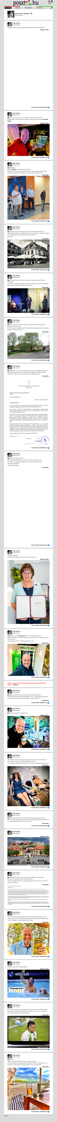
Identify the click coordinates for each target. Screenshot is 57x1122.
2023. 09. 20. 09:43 (15, 322)
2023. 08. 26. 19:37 (15, 710)
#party (9, 121)
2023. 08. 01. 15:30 (15, 914)
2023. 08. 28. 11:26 (15, 692)
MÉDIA (18, 8)
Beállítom (15, 685)
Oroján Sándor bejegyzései (22, 13)
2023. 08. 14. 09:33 (15, 833)
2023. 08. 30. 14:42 (15, 633)
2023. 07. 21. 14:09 (15, 1057)
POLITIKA (8, 8)
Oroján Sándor (16, 23)
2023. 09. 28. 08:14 (15, 277)
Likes (49, 3)
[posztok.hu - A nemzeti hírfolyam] (26, 3)
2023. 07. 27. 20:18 (15, 1006)
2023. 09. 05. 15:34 (15, 552)
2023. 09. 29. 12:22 (15, 228)
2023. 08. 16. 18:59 (15, 815)
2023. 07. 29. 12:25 (15, 964)
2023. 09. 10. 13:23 (15, 455)
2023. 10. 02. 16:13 (15, 165)
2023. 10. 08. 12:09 (15, 24)
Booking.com (22, 636)
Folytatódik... (46, 175)
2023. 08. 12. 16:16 (15, 874)
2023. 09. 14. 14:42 (15, 367)
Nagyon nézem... (45, 29)
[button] (49, 1)
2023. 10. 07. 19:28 (15, 115)
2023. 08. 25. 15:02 (15, 757)
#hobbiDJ (45, 119)
